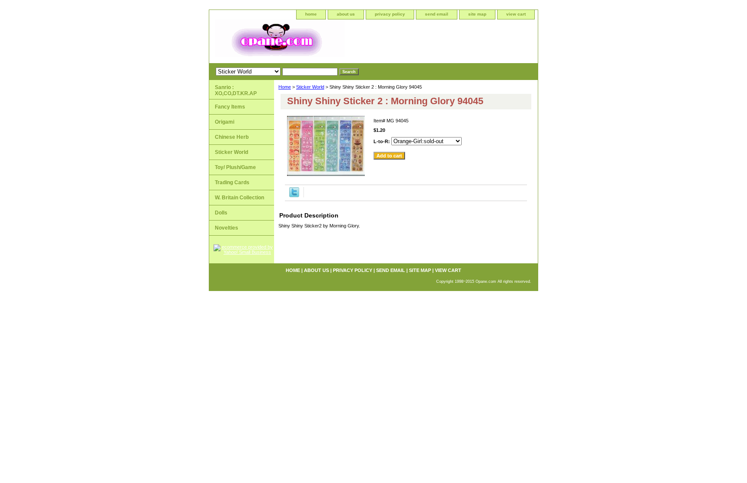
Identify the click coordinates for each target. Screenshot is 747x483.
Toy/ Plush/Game (235, 167)
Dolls (221, 213)
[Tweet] (294, 195)
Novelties (226, 228)
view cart (516, 14)
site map (477, 14)
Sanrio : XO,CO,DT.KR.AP (236, 90)
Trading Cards (232, 182)
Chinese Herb (232, 137)
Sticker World (310, 87)
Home (284, 87)
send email (436, 14)
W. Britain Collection (239, 198)
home (311, 14)
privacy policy (390, 14)
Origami (224, 122)
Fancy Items (230, 107)
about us (346, 14)
